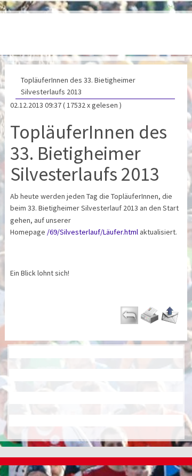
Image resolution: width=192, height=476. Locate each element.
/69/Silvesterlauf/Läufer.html (92, 232)
